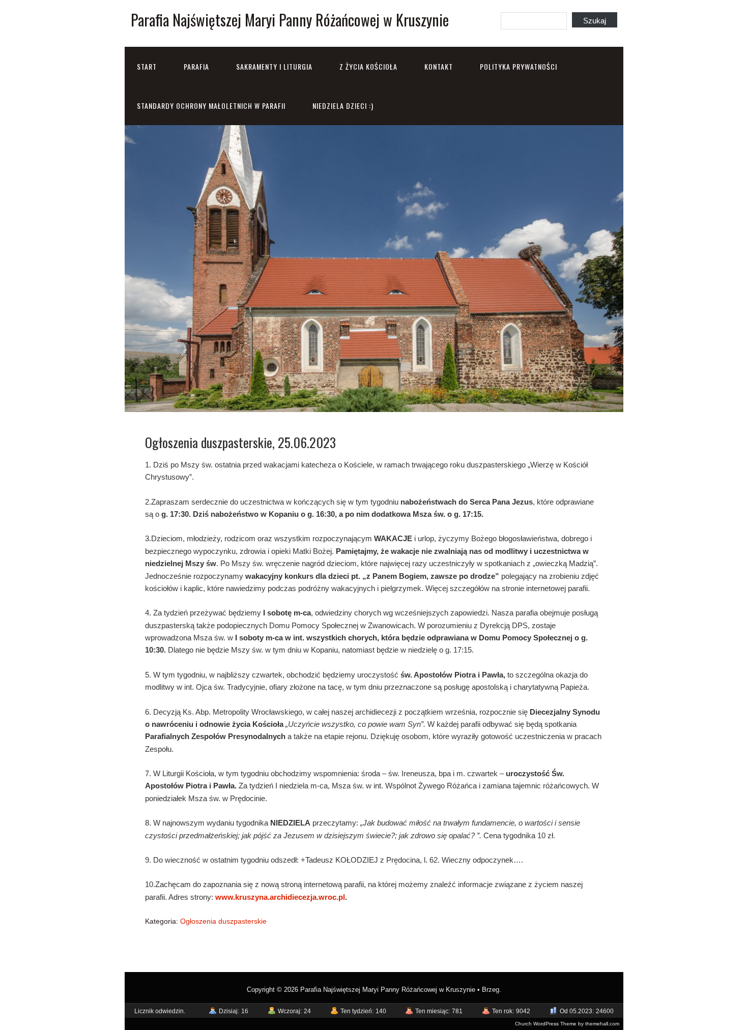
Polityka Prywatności (518, 66)
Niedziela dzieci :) (342, 105)
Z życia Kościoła (368, 66)
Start (147, 66)
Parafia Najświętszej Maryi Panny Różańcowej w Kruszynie (290, 19)
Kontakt (438, 66)
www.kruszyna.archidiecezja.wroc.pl (280, 897)
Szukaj (594, 20)
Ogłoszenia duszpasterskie (223, 921)
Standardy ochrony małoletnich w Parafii (211, 105)
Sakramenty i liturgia (274, 66)
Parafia (196, 66)
